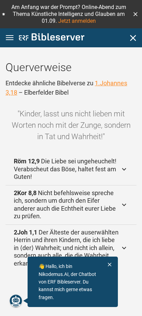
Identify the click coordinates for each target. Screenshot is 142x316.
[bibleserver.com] (51, 38)
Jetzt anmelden (77, 21)
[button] (135, 14)
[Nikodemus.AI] (16, 301)
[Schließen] (133, 38)
